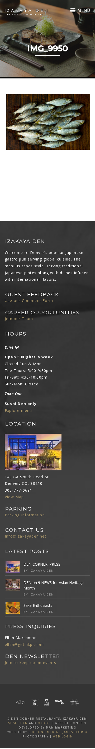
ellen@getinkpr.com (24, 644)
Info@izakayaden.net (25, 536)
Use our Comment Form (29, 300)
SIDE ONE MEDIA (43, 732)
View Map (14, 496)
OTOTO (44, 723)
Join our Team (19, 318)
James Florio (75, 732)
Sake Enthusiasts (37, 605)
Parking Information (25, 514)
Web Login (63, 736)
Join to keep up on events (30, 662)
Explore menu (18, 410)
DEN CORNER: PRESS (41, 564)
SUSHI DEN (18, 723)
